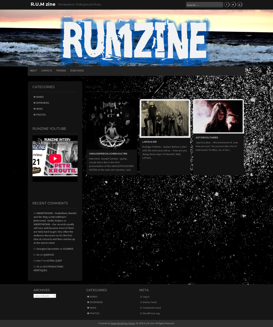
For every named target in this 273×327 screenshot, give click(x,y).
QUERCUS (48, 254)
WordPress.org (151, 313)
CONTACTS (46, 70)
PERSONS (61, 70)
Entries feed (150, 302)
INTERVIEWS (42, 102)
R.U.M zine (43, 4)
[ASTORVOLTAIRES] (218, 116)
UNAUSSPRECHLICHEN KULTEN (108, 153)
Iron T (39, 260)
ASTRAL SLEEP (54, 260)
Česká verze (77, 70)
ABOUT (33, 70)
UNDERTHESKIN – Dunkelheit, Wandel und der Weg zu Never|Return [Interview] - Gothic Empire (55, 216)
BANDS (40, 96)
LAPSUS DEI (149, 141)
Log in (146, 296)
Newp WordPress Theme (123, 323)
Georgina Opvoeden (47, 248)
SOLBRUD (68, 248)
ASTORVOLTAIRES (207, 137)
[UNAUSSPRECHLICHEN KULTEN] (111, 124)
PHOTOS (41, 114)
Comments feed (152, 307)
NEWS (39, 108)
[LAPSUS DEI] (165, 118)
